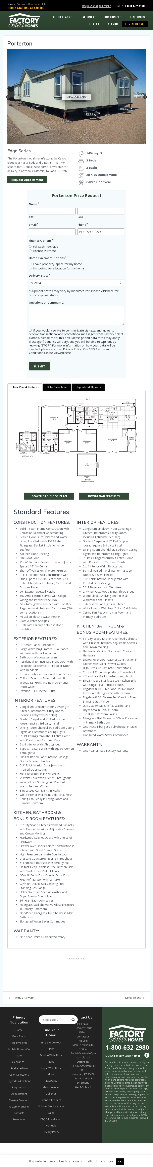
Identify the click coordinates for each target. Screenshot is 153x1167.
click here (107, 291)
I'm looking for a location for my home (58, 268)
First (31, 217)
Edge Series (19, 150)
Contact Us (83, 1036)
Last (80, 217)
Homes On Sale (135, 24)
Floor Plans (61, 17)
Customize (111, 17)
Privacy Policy (72, 349)
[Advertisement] (76, 972)
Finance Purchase (45, 251)
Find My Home (19, 1042)
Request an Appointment (96, 6)
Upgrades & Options (88, 387)
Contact (95, 24)
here (68, 353)
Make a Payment (19, 1100)
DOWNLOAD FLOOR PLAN (49, 496)
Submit (39, 366)
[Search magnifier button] (73, 1019)
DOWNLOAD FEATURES (104, 496)
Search (113, 24)
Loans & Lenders (51, 1100)
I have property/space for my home (57, 264)
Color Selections (57, 387)
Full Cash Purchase (45, 246)
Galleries (87, 17)
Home (19, 1030)
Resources (137, 17)
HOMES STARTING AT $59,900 (26, 7)
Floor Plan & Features (25, 387)
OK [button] (120, 1161)
